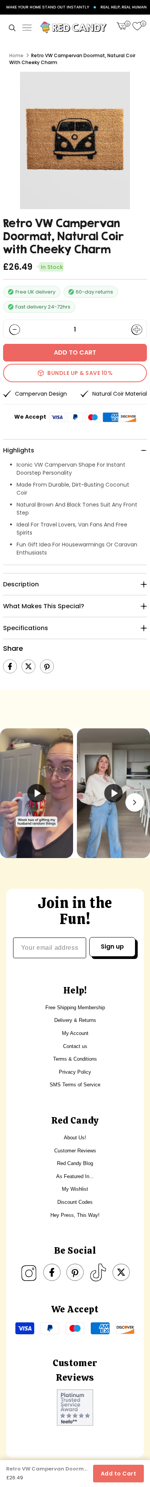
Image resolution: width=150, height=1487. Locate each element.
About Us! (75, 1137)
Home (16, 55)
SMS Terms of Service (75, 1085)
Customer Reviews (75, 1151)
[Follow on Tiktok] (98, 1272)
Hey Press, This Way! (75, 1215)
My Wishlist (75, 1189)
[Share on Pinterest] (47, 666)
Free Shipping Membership (75, 1007)
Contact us (75, 1046)
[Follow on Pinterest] (75, 1272)
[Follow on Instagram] (29, 1272)
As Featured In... (75, 1176)
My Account (75, 1033)
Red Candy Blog (75, 1163)
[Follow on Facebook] (52, 1272)
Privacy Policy (75, 1072)
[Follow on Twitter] (121, 1272)
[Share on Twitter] (28, 666)
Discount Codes (75, 1202)
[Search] (12, 27)
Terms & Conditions (75, 1059)
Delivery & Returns (75, 1020)
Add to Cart (119, 1473)
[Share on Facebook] (10, 666)
